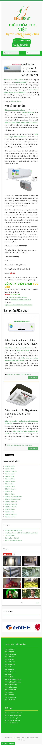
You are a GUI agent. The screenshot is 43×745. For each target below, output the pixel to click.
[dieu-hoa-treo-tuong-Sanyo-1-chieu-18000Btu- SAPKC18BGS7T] (12, 63)
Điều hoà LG (8, 491)
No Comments (26, 374)
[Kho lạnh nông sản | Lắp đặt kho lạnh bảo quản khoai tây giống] (12, 594)
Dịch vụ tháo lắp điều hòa (12, 720)
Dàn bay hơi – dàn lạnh (12, 538)
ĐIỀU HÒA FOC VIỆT (22, 27)
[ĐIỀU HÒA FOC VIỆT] (22, 13)
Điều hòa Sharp (9, 512)
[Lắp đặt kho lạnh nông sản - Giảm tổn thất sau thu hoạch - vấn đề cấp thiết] (31, 594)
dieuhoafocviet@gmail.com (18, 297)
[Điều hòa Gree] (18, 627)
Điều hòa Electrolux (11, 471)
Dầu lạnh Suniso (10, 535)
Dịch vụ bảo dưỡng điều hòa (13, 713)
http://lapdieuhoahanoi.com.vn (21, 300)
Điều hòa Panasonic (11, 504)
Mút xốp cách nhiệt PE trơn (13, 530)
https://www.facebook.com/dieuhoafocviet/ (18, 305)
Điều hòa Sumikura (13, 374)
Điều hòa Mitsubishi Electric (13, 496)
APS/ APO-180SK (23, 350)
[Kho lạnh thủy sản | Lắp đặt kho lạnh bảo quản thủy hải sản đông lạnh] (31, 572)
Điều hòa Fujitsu (10, 474)
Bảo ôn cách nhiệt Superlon (13, 540)
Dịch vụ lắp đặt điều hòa (12, 723)
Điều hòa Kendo (10, 486)
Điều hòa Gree (9, 484)
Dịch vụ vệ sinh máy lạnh (12, 718)
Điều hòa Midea (9, 494)
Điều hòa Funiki (9, 476)
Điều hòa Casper (10, 466)
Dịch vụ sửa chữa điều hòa (13, 715)
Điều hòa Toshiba (10, 517)
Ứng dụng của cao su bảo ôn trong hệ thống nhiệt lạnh (21, 533)
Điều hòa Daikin (9, 469)
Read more (33, 377)
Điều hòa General (10, 481)
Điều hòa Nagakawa (14, 445)
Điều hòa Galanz (10, 479)
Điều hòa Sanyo (16, 101)
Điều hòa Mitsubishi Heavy (13, 499)
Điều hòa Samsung (10, 507)
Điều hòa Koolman (10, 489)
